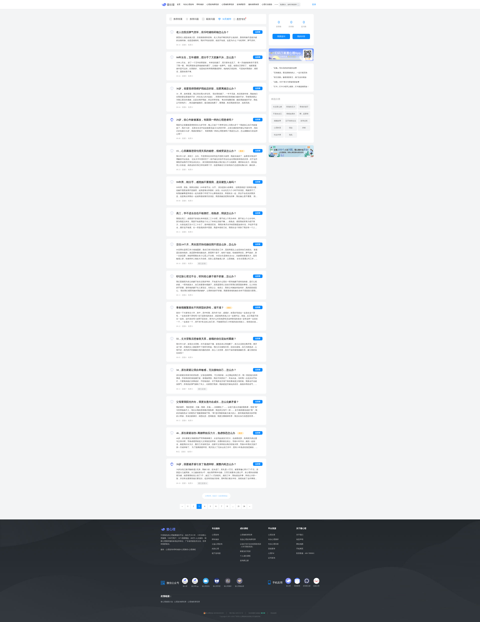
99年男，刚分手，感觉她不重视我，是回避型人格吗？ (206, 182)
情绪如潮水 (290, 114)
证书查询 (271, 558)
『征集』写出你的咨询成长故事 (284, 68)
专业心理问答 (273, 544)
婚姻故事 (277, 121)
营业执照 (273, 613)
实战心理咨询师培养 (248, 539)
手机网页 (299, 549)
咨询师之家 (244, 561)
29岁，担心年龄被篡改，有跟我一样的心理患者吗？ (205, 119)
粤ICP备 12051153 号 (236, 613)
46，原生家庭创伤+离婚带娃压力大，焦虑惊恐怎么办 (206, 433)
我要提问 (281, 36)
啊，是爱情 (304, 114)
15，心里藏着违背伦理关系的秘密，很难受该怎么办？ (206, 151)
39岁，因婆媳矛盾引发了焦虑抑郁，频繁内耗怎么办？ (206, 464)
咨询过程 (304, 121)
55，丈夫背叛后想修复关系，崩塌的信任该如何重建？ (206, 338)
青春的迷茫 (304, 107)
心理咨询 (215, 535)
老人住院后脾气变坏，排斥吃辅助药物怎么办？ (202, 32)
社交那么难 (277, 107)
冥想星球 (271, 549)
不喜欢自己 (277, 114)
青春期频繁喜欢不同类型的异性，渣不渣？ (200, 307)
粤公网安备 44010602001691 (215, 613)
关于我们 (299, 535)
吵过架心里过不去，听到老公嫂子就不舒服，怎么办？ (206, 276)
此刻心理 (215, 549)
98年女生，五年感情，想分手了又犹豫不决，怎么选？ (206, 57)
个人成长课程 (245, 556)
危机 (290, 135)
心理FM (271, 553)
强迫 (290, 128)
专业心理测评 (273, 539)
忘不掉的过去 (291, 121)
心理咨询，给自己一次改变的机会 (216, 496)
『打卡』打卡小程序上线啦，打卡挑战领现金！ (290, 87)
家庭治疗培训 (245, 551)
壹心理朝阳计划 (167, 602)
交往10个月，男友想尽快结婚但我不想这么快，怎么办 (206, 244)
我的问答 (301, 36)
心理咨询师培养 (180, 602)
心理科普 (277, 128)
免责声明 (299, 539)
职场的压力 (290, 107)
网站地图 (299, 544)
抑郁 (304, 128)
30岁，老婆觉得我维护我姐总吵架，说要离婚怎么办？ (206, 88)
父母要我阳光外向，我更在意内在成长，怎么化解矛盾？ (207, 401)
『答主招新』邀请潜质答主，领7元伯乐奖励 (289, 77)
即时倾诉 (215, 539)
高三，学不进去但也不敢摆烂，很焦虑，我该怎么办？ (206, 213)
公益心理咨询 (217, 544)
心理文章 (271, 535)
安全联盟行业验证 (254, 613)
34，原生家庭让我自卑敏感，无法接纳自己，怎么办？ (206, 370)
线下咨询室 (216, 553)
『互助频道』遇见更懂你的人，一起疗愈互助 (289, 73)
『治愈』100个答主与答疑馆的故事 (285, 82)
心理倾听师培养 (246, 535)
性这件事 (277, 135)
